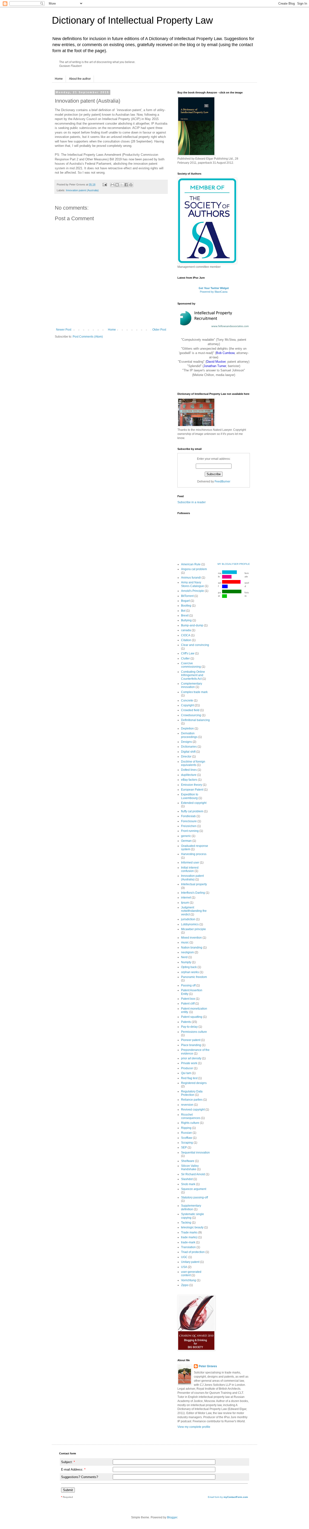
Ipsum (185, 902)
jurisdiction (188, 919)
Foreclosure (189, 821)
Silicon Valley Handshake (190, 1167)
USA (184, 1267)
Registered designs (194, 1083)
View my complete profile (193, 1427)
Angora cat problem (194, 569)
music (185, 942)
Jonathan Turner (215, 366)
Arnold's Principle (192, 591)
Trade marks (189, 1232)
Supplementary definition (191, 1207)
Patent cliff (188, 1003)
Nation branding (191, 947)
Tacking (186, 1222)
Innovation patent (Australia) (82, 190)
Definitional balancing (195, 720)
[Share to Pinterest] (130, 184)
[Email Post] (104, 184)
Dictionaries (189, 746)
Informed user (190, 862)
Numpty (186, 962)
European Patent (192, 789)
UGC (184, 1257)
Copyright (187, 705)
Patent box (188, 998)
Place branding (191, 1045)
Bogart (185, 600)
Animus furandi (191, 577)
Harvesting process (193, 854)
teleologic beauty (192, 1227)
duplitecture (189, 775)
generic (186, 836)
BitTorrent (187, 596)
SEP (184, 1147)
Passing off (188, 985)
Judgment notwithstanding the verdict (194, 911)
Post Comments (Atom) (88, 336)
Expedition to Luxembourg (189, 796)
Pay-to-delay (189, 1026)
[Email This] (112, 184)
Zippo (185, 1285)
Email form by (228, 1497)
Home (59, 78)
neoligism (187, 952)
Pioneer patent (190, 1040)
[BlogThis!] (117, 184)
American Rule (191, 564)
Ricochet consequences (190, 1116)
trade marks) (189, 1237)
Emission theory (191, 784)
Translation (188, 1247)
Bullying (186, 620)
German (186, 840)
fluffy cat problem (192, 811)
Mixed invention (191, 937)
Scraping (187, 1142)
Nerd (184, 957)
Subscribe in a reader (191, 502)
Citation (186, 640)
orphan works (190, 972)
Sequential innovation (195, 1152)
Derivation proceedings (189, 735)
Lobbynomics (190, 924)
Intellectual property (194, 884)
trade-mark (188, 1242)
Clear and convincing (195, 645)
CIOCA (185, 635)
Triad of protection (193, 1252)
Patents (186, 1022)
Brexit (185, 615)
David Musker (215, 361)
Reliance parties (192, 1099)
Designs (186, 741)
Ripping (186, 1128)
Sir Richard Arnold (193, 1174)
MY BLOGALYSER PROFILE (234, 564)
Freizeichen (189, 826)
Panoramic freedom (194, 977)
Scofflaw (186, 1138)
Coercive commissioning (191, 665)
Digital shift (188, 751)
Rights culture (190, 1123)
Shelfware (187, 1161)
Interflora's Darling (193, 892)
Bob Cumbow (225, 353)
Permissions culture (194, 1031)
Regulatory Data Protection (192, 1093)
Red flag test (189, 1078)
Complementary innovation (191, 685)
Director (186, 756)
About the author (80, 78)
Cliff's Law (187, 653)
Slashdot (187, 1179)
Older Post (159, 329)
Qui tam (186, 1073)
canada (186, 630)
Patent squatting (191, 1017)
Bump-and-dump (192, 625)
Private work (189, 1063)
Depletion (187, 728)
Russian (186, 1132)
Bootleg (186, 605)
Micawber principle (193, 929)
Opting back (189, 967)
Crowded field (190, 710)
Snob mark (188, 1184)
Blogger (172, 1517)
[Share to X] (121, 184)
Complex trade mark (194, 692)
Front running (190, 831)
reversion (187, 1104)
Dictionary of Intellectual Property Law (132, 20)
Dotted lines (189, 770)
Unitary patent (190, 1262)
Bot (183, 610)
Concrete (187, 700)
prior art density (191, 1058)
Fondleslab (188, 816)
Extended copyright (193, 803)
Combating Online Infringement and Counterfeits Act (193, 675)
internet (186, 897)
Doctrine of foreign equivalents (193, 763)
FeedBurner (222, 481)
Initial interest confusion (189, 869)
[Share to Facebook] (126, 184)
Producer (187, 1068)
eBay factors (189, 779)
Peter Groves (208, 1366)
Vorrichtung (188, 1280)
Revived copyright (193, 1109)
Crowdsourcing (191, 715)
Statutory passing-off (194, 1197)
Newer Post (63, 329)
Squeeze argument (193, 1189)
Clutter (185, 658)
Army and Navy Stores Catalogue (192, 584)
